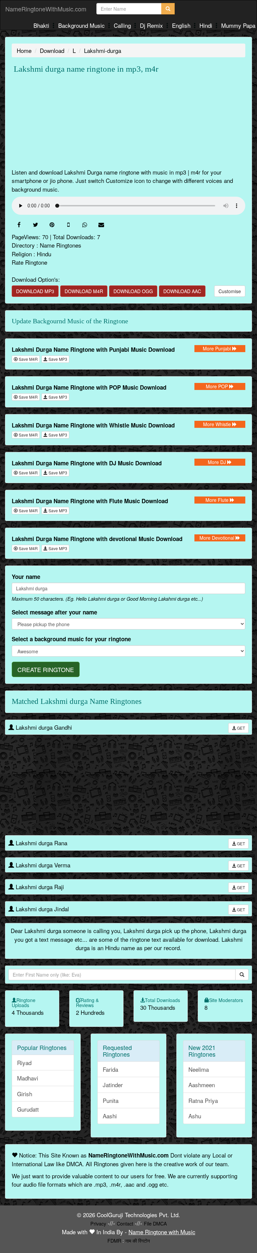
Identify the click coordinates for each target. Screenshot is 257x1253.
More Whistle (217, 424)
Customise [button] (230, 291)
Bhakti (42, 25)
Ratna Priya (203, 1100)
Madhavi (27, 1078)
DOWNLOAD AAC (182, 291)
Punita (110, 1100)
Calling (123, 25)
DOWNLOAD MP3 (35, 291)
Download (52, 50)
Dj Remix (152, 25)
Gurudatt (28, 1109)
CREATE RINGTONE (45, 669)
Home (24, 50)
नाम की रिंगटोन (137, 1240)
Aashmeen (201, 1084)
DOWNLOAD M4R (84, 291)
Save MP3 (57, 359)
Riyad (24, 1062)
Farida (110, 1069)
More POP (217, 386)
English (182, 25)
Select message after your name (54, 612)
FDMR (114, 1240)
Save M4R (28, 359)
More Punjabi (217, 348)
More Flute (217, 500)
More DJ (217, 462)
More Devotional (217, 537)
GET (240, 728)
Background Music (82, 25)
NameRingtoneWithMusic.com (45, 8)
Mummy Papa (238, 25)
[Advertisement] (128, 121)
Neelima (198, 1069)
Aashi (110, 1116)
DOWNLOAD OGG (133, 291)
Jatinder (113, 1084)
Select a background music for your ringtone (71, 639)
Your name (26, 577)
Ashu (194, 1116)
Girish (24, 1094)
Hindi (206, 25)
